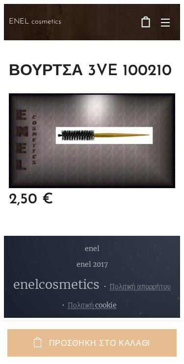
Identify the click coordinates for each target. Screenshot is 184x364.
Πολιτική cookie (92, 305)
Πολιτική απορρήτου (140, 286)
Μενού (165, 22)
